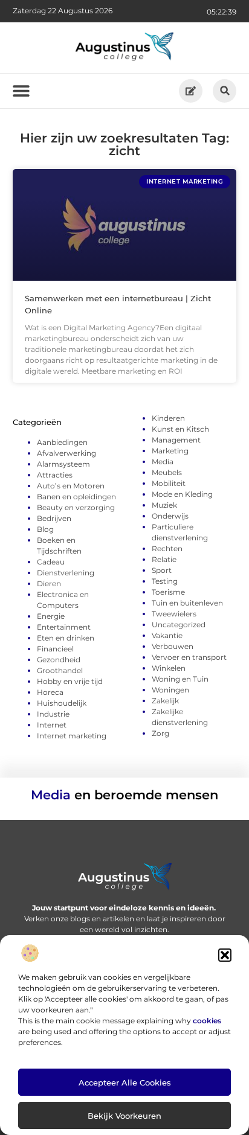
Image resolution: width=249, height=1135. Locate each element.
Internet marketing (71, 735)
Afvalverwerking (66, 453)
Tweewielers (174, 613)
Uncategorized (178, 624)
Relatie (164, 559)
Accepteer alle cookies (125, 1082)
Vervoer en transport (189, 657)
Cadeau (51, 561)
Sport (162, 570)
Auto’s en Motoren (71, 485)
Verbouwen (172, 646)
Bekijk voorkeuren (124, 1116)
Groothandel (60, 670)
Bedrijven (54, 518)
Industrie (53, 713)
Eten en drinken (65, 637)
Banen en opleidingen (76, 496)
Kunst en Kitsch (180, 428)
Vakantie (167, 635)
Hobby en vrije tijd (70, 681)
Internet (51, 724)
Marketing (170, 450)
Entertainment (64, 626)
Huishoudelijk (61, 703)
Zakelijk (165, 700)
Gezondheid (58, 659)
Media (162, 461)
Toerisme (168, 591)
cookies (207, 1020)
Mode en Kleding (182, 494)
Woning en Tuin (180, 678)
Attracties (55, 474)
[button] (225, 955)
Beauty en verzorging (76, 507)
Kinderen (168, 418)
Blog (45, 529)
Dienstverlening (65, 572)
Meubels (167, 472)
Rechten (167, 548)
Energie (51, 616)
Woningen (170, 689)
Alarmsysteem (63, 463)
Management (176, 439)
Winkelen (169, 668)
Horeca (50, 692)
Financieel (55, 648)
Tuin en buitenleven (187, 602)
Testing (165, 581)
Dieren (49, 583)
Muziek (164, 505)
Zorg (160, 733)
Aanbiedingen (62, 442)
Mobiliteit (169, 483)
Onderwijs (170, 515)
